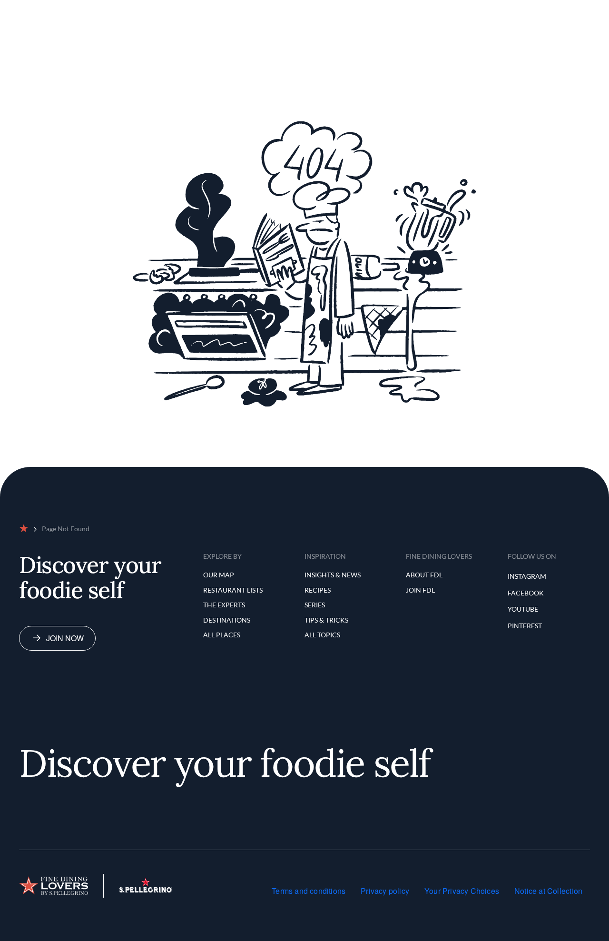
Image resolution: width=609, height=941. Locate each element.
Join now (65, 638)
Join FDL (420, 590)
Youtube (523, 609)
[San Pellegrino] (145, 889)
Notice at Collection (548, 890)
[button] (522, 11)
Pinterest (525, 625)
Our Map (227, 11)
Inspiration (391, 11)
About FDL (424, 574)
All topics (322, 634)
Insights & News (332, 574)
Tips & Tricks (326, 620)
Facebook (526, 592)
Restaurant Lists (281, 11)
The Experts (341, 11)
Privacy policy (385, 890)
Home (193, 11)
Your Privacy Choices (461, 890)
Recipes (317, 590)
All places (221, 634)
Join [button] (559, 11)
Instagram (527, 576)
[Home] (53, 886)
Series (314, 604)
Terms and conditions (308, 890)
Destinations (226, 620)
